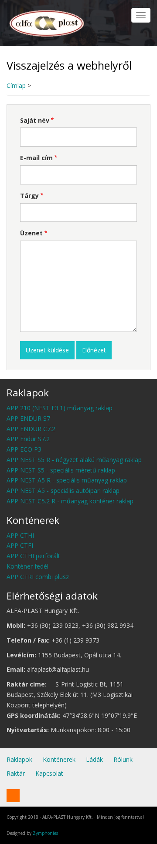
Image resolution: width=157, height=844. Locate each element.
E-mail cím (36, 158)
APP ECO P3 (24, 449)
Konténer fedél (27, 566)
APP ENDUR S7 (28, 418)
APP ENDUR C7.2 (31, 429)
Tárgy (29, 195)
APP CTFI (20, 545)
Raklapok (19, 759)
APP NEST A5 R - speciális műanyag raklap (67, 480)
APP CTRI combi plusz (38, 577)
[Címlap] (47, 22)
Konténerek (59, 759)
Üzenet (31, 233)
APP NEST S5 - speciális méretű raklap (61, 470)
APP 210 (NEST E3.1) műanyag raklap (60, 408)
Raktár (16, 773)
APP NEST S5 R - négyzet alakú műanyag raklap (74, 459)
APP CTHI (20, 535)
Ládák (94, 759)
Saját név (34, 120)
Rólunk (123, 759)
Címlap (16, 85)
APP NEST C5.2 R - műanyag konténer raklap (70, 501)
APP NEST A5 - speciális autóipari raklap (63, 490)
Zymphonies (45, 833)
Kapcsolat (49, 773)
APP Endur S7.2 (28, 439)
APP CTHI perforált (33, 556)
